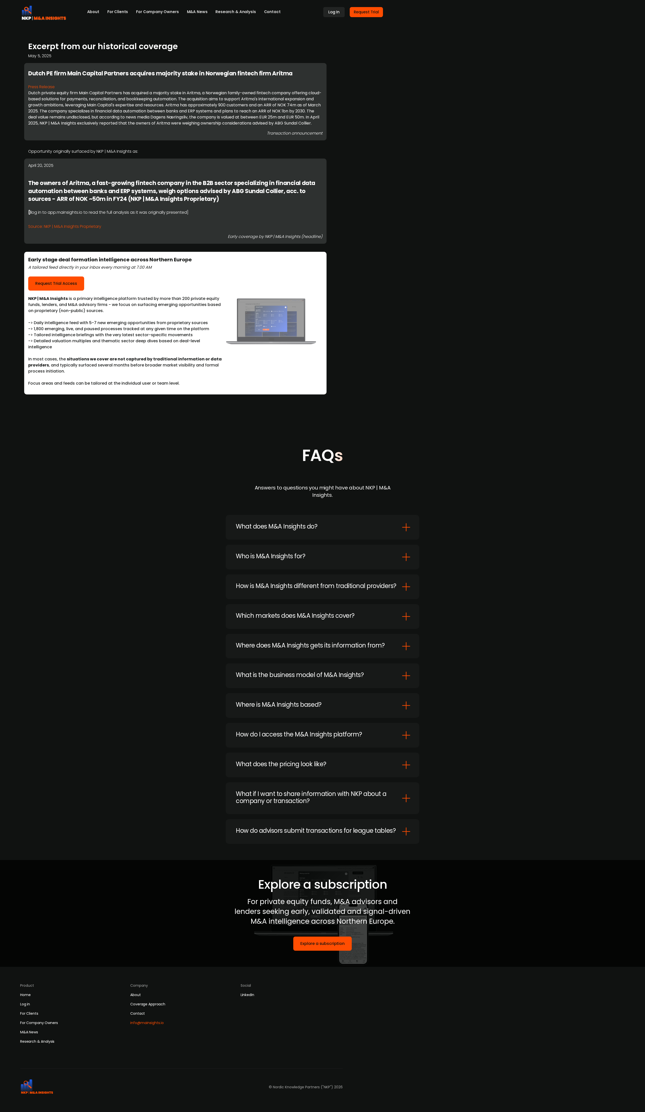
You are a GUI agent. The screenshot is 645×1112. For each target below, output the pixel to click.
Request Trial (366, 12)
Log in (25, 1004)
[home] (45, 12)
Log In (334, 12)
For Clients (117, 11)
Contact (272, 11)
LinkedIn (247, 994)
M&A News (197, 11)
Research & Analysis (235, 11)
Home (25, 994)
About (93, 11)
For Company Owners (157, 11)
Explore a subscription (322, 943)
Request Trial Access (56, 283)
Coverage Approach (147, 1004)
